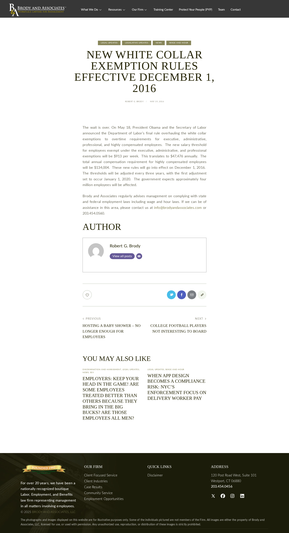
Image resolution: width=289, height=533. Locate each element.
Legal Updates (109, 43)
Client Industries (96, 481)
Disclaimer (155, 475)
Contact (236, 9)
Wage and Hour (178, 43)
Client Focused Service (100, 475)
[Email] (139, 256)
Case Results (93, 487)
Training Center (163, 9)
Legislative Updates (136, 43)
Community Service (98, 493)
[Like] (88, 294)
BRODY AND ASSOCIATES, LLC (54, 512)
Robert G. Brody (125, 246)
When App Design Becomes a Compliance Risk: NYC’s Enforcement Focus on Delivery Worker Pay (176, 387)
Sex (92, 372)
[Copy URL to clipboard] (202, 294)
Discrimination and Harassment (102, 370)
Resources (115, 9)
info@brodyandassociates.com (178, 208)
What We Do (89, 9)
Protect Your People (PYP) (195, 9)
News (159, 43)
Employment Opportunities (103, 499)
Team (221, 9)
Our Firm (137, 9)
